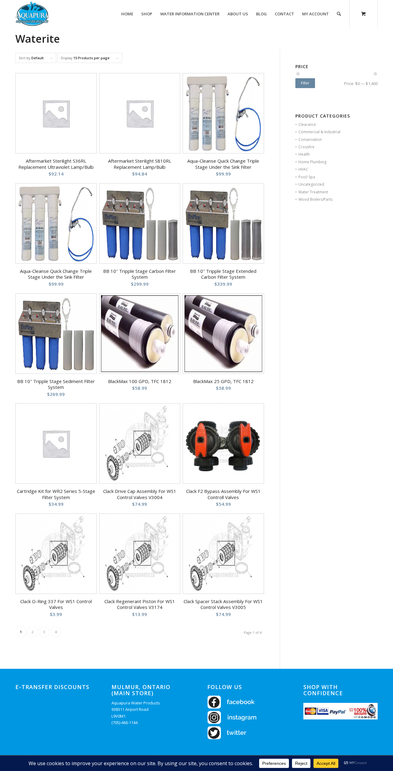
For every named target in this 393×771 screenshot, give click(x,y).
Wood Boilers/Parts (315, 199)
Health (304, 154)
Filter (305, 83)
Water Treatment (313, 192)
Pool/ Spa (306, 177)
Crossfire (306, 146)
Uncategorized (311, 184)
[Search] (339, 14)
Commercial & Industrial (319, 131)
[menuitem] (127, 14)
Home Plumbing (312, 162)
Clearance (307, 124)
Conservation (310, 139)
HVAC (303, 169)
